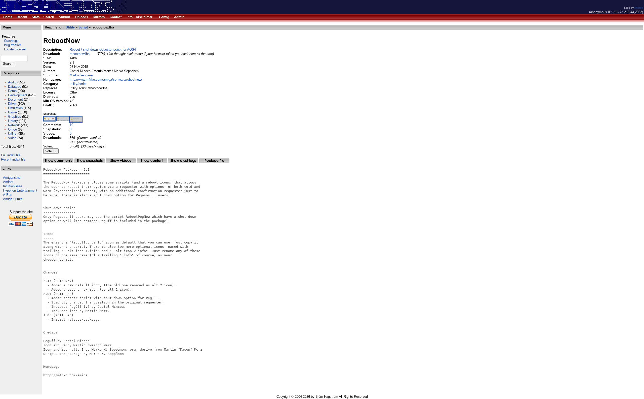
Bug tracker (11, 45)
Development (17, 95)
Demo (12, 91)
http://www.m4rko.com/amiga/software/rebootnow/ (106, 79)
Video (12, 138)
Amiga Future (13, 199)
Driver (12, 104)
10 (71, 125)
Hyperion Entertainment (20, 190)
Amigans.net (12, 177)
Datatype (14, 86)
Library (13, 121)
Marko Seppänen (82, 75)
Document (15, 99)
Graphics (14, 116)
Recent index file (13, 159)
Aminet (8, 182)
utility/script (78, 84)
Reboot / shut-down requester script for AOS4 (103, 49)
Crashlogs (10, 41)
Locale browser (13, 49)
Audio (12, 82)
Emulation (15, 108)
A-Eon (7, 195)
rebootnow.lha (80, 54)
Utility (12, 134)
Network (14, 125)
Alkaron (638, 7)
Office (12, 129)
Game (12, 112)
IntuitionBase (12, 186)
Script (83, 27)
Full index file (10, 155)
